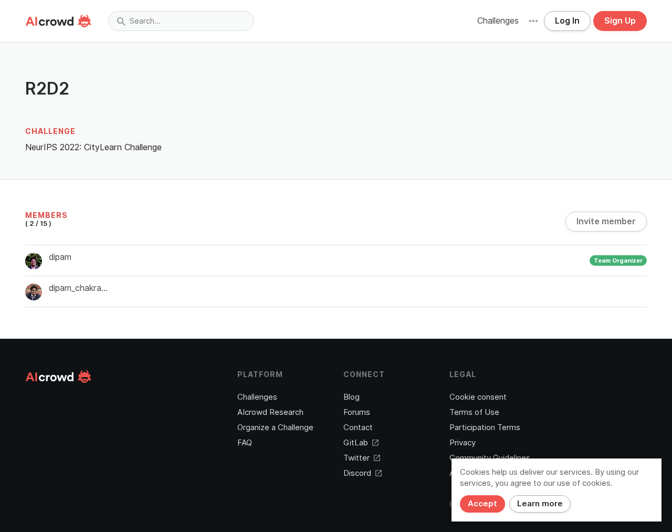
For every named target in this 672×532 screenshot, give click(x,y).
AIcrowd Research (270, 412)
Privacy (462, 442)
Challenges (498, 21)
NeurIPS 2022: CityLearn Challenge (93, 147)
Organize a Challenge (275, 427)
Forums (356, 412)
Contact (358, 427)
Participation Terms (484, 427)
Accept (482, 503)
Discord (357, 473)
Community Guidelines (489, 458)
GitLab (355, 442)
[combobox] (181, 21)
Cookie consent (478, 397)
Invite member (606, 221)
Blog (351, 397)
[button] (533, 21)
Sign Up (620, 21)
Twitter (356, 458)
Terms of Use (474, 412)
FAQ (244, 442)
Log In (567, 21)
